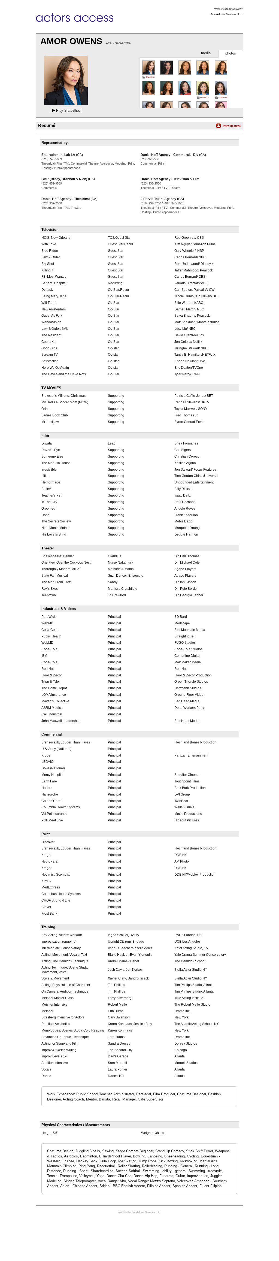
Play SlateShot (67, 110)
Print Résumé (232, 125)
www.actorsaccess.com (228, 8)
